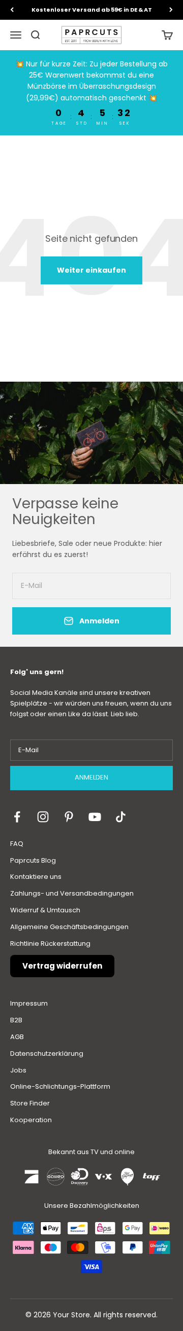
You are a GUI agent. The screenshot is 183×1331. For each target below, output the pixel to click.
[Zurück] (12, 10)
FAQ (16, 843)
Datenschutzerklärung (46, 1053)
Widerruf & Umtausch (45, 910)
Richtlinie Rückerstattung (50, 943)
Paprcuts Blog (33, 860)
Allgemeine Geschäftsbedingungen (69, 927)
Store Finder (30, 1103)
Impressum (29, 1003)
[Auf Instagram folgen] (43, 817)
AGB (17, 1037)
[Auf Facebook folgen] (17, 817)
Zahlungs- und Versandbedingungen (72, 893)
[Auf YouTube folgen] (95, 817)
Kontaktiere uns (36, 876)
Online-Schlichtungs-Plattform (60, 1086)
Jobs (18, 1070)
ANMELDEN (91, 777)
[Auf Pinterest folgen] (69, 817)
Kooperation (31, 1120)
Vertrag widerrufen (62, 965)
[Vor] (171, 10)
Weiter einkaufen (91, 270)
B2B (16, 1020)
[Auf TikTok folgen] (121, 817)
